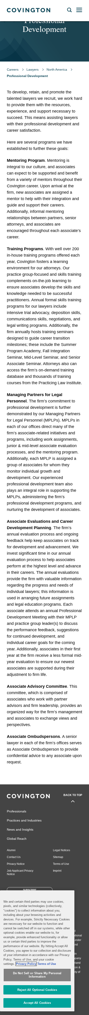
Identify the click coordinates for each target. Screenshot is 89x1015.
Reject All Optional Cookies (37, 990)
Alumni (11, 850)
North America (57, 69)
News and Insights (20, 829)
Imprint (57, 870)
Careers (12, 69)
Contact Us (14, 857)
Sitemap (58, 857)
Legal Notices (61, 850)
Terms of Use (61, 864)
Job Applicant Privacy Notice (20, 872)
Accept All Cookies (37, 1003)
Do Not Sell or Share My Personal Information (37, 975)
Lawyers (32, 69)
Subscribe (30, 890)
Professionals (16, 811)
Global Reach (16, 838)
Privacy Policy (26, 964)
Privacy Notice (16, 864)
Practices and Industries (24, 820)
